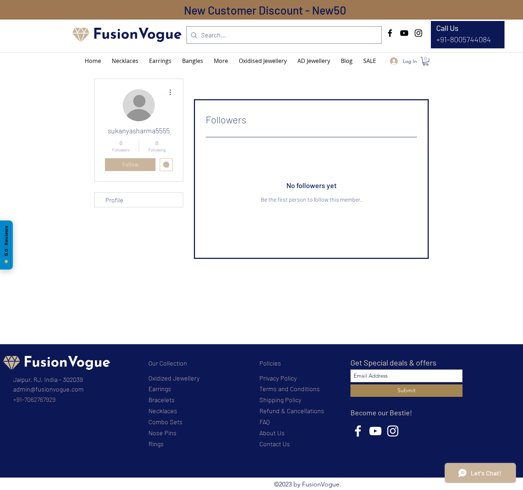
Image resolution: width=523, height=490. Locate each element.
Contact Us (274, 444)
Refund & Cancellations (291, 411)
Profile (114, 200)
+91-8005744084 (463, 39)
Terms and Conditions (289, 389)
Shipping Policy (280, 400)
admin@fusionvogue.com (48, 389)
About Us (272, 433)
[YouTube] (404, 33)
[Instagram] (418, 33)
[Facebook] (390, 33)
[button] (220, 60)
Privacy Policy (278, 378)
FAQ (264, 422)
